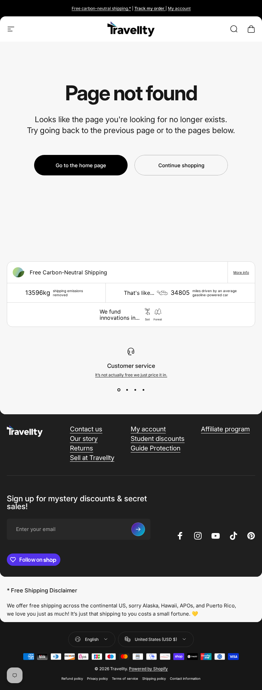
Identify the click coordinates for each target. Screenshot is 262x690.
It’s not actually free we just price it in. (131, 374)
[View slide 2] (127, 390)
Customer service (131, 365)
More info (241, 272)
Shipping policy (154, 678)
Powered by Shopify (148, 668)
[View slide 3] (135, 390)
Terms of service (125, 678)
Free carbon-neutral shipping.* (101, 8)
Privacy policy (97, 678)
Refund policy (72, 678)
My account (179, 8)
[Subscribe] (138, 529)
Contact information (185, 678)
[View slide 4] (143, 390)
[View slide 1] (119, 390)
